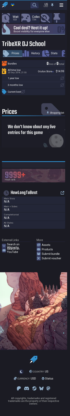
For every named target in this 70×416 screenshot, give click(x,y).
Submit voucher (51, 258)
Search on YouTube (13, 250)
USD (26, 378)
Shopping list (56, 112)
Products (47, 249)
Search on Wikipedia (13, 246)
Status (49, 378)
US (40, 371)
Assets (46, 244)
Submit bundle (51, 253)
